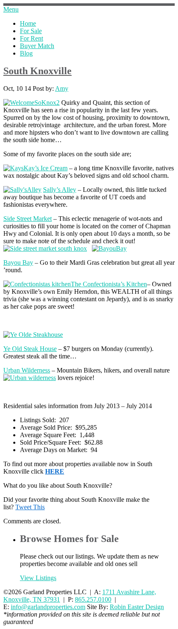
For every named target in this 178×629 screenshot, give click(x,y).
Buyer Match (37, 45)
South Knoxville (37, 70)
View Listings (38, 577)
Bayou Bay (18, 262)
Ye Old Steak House (30, 348)
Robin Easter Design (137, 606)
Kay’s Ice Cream (45, 168)
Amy (61, 88)
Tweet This (30, 506)
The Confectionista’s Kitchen (109, 284)
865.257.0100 (93, 599)
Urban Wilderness (26, 370)
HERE (54, 471)
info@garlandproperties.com (48, 606)
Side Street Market (27, 218)
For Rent (31, 38)
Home (28, 23)
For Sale (31, 30)
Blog (26, 53)
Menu (11, 9)
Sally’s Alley (59, 189)
